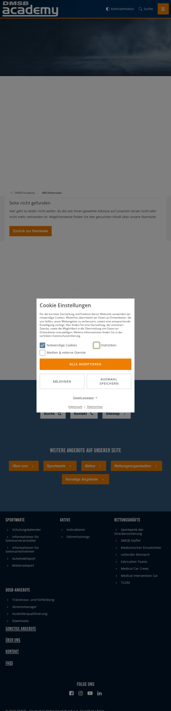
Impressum (75, 406)
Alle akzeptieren (85, 364)
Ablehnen (62, 381)
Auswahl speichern (109, 381)
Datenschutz (95, 406)
